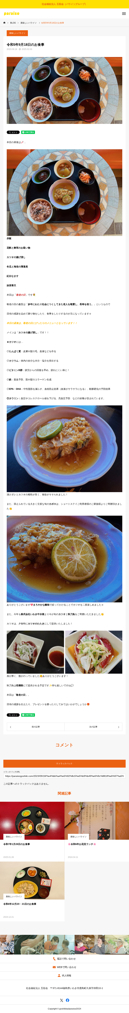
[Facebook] (67, 1000)
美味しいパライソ (17, 33)
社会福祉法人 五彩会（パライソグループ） (64, 4)
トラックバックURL (11, 772)
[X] (61, 1000)
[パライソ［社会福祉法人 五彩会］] (11, 13)
